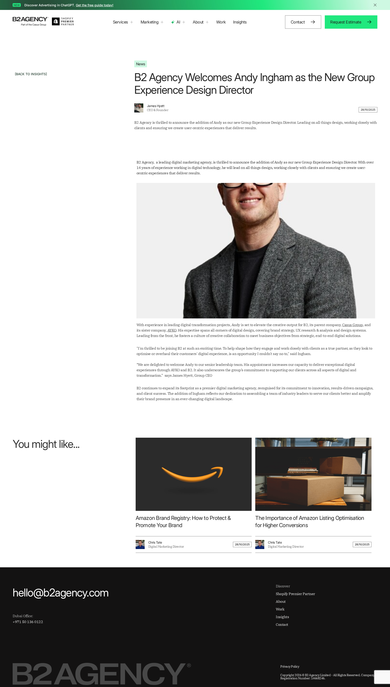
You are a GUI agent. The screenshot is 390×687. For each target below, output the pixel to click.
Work (221, 22)
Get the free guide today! (94, 5)
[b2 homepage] (30, 22)
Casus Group (352, 324)
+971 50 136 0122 (28, 621)
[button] (123, 22)
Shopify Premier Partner (295, 593)
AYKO (171, 330)
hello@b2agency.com (60, 592)
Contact (282, 624)
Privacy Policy (289, 666)
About (281, 601)
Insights (240, 22)
